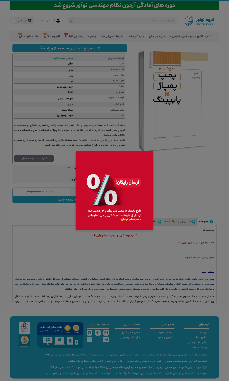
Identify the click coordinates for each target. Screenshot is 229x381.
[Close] (149, 155)
